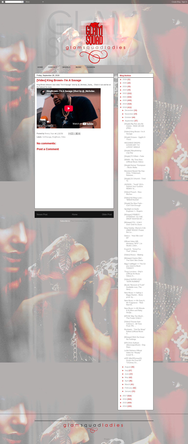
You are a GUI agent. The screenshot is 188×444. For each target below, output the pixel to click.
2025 (125, 83)
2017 (125, 396)
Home (75, 214)
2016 (125, 399)
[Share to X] (74, 133)
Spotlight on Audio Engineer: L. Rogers (133, 210)
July (127, 370)
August (128, 367)
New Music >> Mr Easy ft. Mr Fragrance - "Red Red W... (134, 302)
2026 (125, 79)
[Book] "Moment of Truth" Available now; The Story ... (134, 287)
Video (63, 137)
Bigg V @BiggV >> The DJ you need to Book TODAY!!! (135, 266)
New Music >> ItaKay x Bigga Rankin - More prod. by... (133, 295)
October (128, 117)
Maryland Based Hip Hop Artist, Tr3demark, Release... (134, 173)
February (129, 388)
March (127, 384)
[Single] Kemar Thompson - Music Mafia (134, 166)
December (129, 110)
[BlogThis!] (72, 133)
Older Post (107, 214)
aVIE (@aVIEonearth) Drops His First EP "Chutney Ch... (133, 360)
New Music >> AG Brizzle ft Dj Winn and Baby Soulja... (134, 310)
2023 (125, 90)
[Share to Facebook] (77, 133)
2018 (125, 107)
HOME (40, 67)
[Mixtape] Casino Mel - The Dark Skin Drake (133, 259)
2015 (125, 403)
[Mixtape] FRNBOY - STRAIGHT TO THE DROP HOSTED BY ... (134, 217)
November (129, 114)
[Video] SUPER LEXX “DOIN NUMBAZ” (132, 280)
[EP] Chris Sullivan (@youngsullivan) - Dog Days (134, 345)
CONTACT (52, 67)
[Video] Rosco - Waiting (133, 255)
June (127, 374)
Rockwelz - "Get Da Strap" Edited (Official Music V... (135, 331)
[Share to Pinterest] (79, 133)
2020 (125, 100)
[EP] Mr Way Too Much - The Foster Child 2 (134, 317)
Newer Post (42, 214)
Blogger (106, 439)
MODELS (66, 67)
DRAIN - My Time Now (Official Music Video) (133, 161)
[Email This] (69, 133)
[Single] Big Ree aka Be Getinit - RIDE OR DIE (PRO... (134, 126)
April (127, 381)
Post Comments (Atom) (79, 221)
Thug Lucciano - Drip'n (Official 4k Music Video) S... (133, 274)
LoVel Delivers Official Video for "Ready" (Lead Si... (133, 352)
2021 (125, 97)
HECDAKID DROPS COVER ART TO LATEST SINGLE (132, 145)
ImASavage (47, 137)
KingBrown (56, 137)
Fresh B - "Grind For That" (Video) (132, 250)
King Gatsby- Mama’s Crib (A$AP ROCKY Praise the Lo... (135, 230)
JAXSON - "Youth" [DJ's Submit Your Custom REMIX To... (133, 186)
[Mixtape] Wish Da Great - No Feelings (134, 338)
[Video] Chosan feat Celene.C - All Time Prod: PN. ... (133, 324)
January (128, 391)
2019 (125, 104)
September (129, 121)
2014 (125, 406)
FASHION (91, 67)
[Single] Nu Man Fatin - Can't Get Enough (133, 204)
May (127, 377)
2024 (125, 86)
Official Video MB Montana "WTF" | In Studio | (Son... (133, 243)
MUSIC (78, 67)
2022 (125, 93)
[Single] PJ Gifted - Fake (134, 156)
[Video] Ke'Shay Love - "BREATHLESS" (133, 199)
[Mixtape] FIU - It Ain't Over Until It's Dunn (133, 223)
